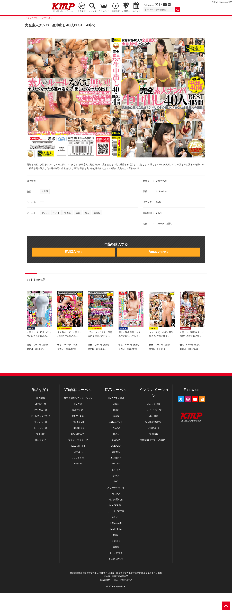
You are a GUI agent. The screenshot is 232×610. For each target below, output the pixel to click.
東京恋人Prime (116, 559)
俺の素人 (116, 493)
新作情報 (40, 398)
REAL (116, 434)
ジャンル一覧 (40, 422)
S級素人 (153, 328)
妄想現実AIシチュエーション (78, 398)
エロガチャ (115, 457)
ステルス (78, 451)
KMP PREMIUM (116, 398)
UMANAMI (115, 523)
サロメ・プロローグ (78, 439)
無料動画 (115, 11)
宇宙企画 (116, 428)
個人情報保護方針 (154, 422)
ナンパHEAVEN (64, 328)
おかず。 (116, 517)
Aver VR (78, 463)
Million (116, 404)
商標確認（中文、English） (153, 439)
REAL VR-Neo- (78, 445)
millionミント (116, 422)
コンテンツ (40, 439)
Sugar (116, 416)
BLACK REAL (116, 505)
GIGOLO (116, 541)
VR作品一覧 (40, 404)
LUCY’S (116, 463)
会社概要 (153, 416)
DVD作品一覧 (40, 410)
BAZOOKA (116, 445)
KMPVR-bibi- (78, 416)
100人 (116, 535)
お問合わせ (153, 428)
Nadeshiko (185, 328)
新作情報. (81, 11)
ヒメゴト (116, 469)
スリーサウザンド (116, 487)
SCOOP (123, 328)
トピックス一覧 (154, 410)
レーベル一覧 (40, 428)
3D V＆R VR (78, 457)
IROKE (116, 410)
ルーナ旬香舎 (116, 553)
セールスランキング (40, 416)
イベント (136, 11)
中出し (67, 212)
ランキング (104, 11)
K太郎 (45, 191)
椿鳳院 (30, 328)
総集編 (97, 212)
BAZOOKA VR (78, 434)
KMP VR (78, 404)
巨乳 (78, 212)
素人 (87, 212)
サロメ (116, 475)
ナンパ (45, 212)
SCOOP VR (78, 428)
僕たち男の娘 (116, 499)
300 (116, 481)
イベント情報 (153, 404)
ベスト (56, 212)
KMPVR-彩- (78, 410)
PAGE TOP (226, 606)
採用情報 (153, 434)
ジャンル (92, 11)
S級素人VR (78, 422)
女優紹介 (126, 11)
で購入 (73, 252)
